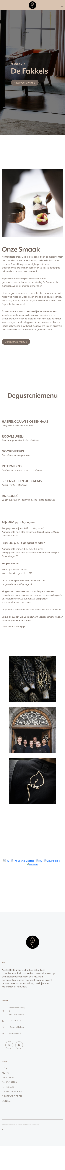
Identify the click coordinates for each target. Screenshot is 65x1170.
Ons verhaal (10, 1082)
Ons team (8, 1077)
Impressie (8, 1087)
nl (3, 1129)
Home (5, 1068)
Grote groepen (12, 1096)
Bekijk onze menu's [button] (16, 341)
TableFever (35, 1124)
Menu (5, 1072)
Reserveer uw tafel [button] (25, 82)
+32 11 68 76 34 (15, 1021)
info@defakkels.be (16, 1027)
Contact (7, 1101)
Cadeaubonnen (12, 1091)
